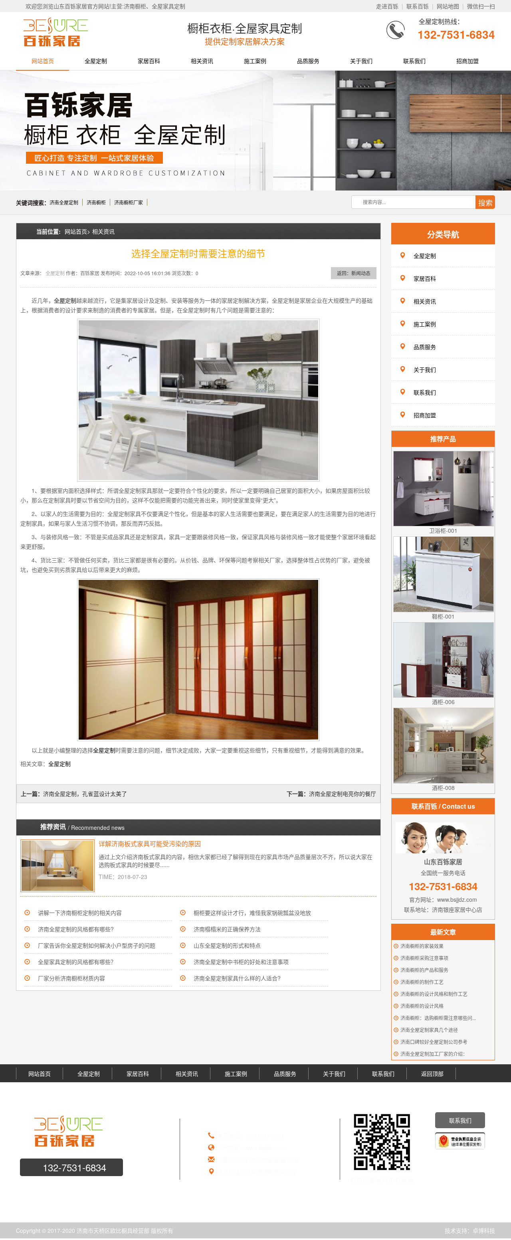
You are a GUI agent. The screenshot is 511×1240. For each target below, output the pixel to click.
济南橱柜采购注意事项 (424, 957)
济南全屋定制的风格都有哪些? (76, 929)
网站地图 (448, 6)
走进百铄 (387, 6)
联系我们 (414, 61)
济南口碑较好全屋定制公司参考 (433, 1041)
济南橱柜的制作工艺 (422, 981)
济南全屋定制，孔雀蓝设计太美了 (85, 794)
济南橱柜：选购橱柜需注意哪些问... (438, 1017)
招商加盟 (467, 61)
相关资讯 (202, 61)
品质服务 (308, 61)
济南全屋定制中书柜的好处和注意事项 (241, 962)
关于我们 (361, 61)
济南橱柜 (96, 202)
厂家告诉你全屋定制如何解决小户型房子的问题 (96, 945)
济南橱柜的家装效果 (422, 945)
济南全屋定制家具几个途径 (429, 1029)
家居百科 (149, 61)
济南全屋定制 (64, 202)
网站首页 (43, 61)
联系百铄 (417, 6)
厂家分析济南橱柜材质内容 (71, 978)
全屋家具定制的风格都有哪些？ (77, 962)
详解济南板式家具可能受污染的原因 (150, 843)
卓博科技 (484, 1230)
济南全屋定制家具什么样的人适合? (237, 978)
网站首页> (77, 231)
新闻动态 (360, 273)
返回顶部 (432, 1073)
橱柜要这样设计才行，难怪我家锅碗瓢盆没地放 (252, 913)
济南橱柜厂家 (128, 202)
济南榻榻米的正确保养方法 (227, 929)
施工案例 (255, 61)
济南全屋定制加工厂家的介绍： (433, 1053)
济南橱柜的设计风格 (422, 1005)
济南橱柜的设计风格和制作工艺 (433, 993)
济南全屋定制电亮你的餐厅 (342, 794)
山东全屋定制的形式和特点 (227, 945)
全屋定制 (96, 61)
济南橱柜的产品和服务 (424, 969)
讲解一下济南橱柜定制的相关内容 (80, 913)
